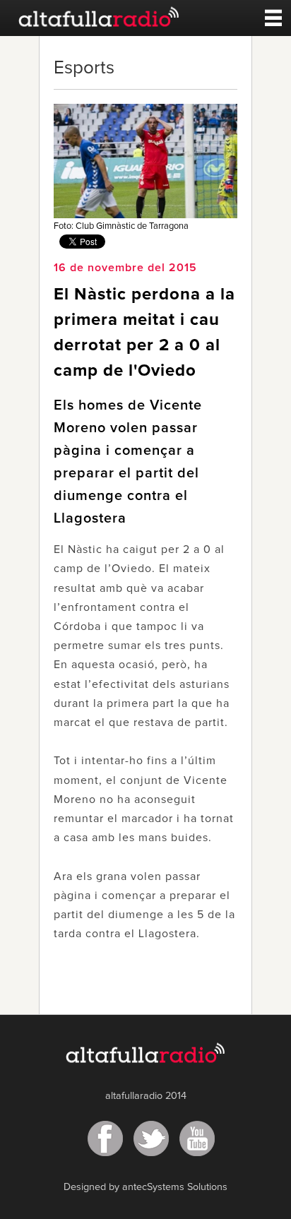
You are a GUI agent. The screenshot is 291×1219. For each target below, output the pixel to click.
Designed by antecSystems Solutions (145, 1187)
